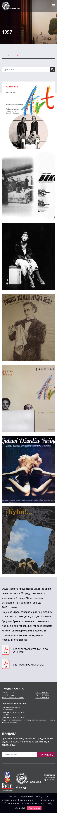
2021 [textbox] (9, 55)
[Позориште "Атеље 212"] (11, 5)
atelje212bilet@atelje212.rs (13, 697)
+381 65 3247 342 (42, 697)
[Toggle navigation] (52, 5)
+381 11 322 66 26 (42, 695)
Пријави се (46, 754)
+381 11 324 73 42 (42, 692)
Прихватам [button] (34, 808)
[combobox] (9, 55)
